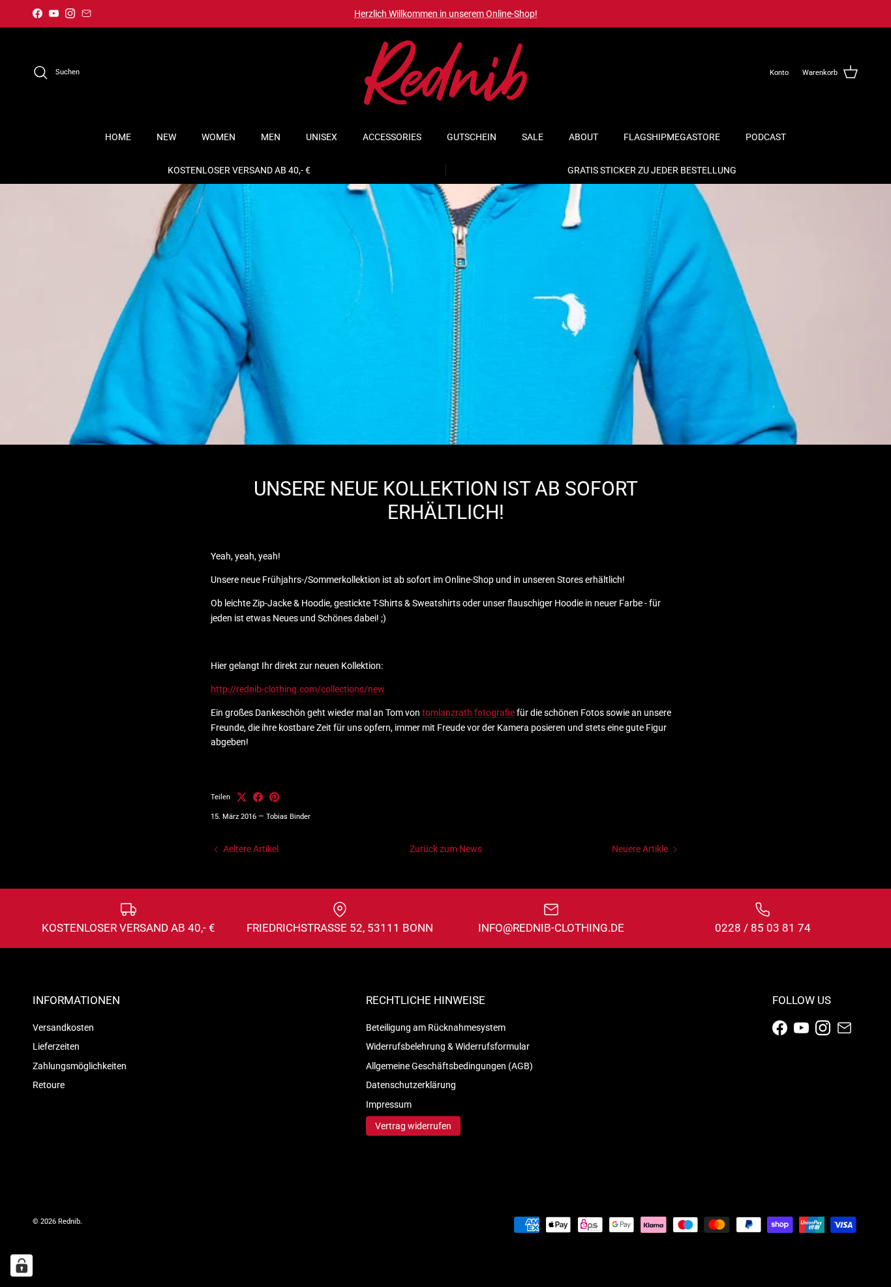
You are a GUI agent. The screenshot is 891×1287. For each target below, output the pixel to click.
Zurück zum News (446, 849)
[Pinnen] (274, 797)
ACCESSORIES (392, 137)
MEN (270, 137)
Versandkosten (63, 1027)
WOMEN (218, 137)
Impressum (389, 1104)
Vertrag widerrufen (413, 1126)
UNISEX (321, 137)
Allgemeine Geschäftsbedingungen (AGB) (449, 1066)
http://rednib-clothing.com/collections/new (298, 689)
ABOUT (583, 137)
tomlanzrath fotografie (468, 712)
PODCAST (766, 137)
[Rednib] (445, 72)
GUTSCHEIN (471, 137)
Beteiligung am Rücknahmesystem (436, 1027)
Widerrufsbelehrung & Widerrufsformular (448, 1046)
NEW (166, 137)
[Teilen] (258, 797)
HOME (118, 137)
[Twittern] (242, 797)
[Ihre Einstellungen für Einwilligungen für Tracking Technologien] (21, 1265)
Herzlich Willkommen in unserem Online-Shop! (445, 13)
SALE (532, 137)
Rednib (69, 1221)
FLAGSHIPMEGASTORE (672, 137)
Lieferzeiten (56, 1046)
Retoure (49, 1085)
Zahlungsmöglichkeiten (80, 1066)
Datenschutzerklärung (411, 1085)
